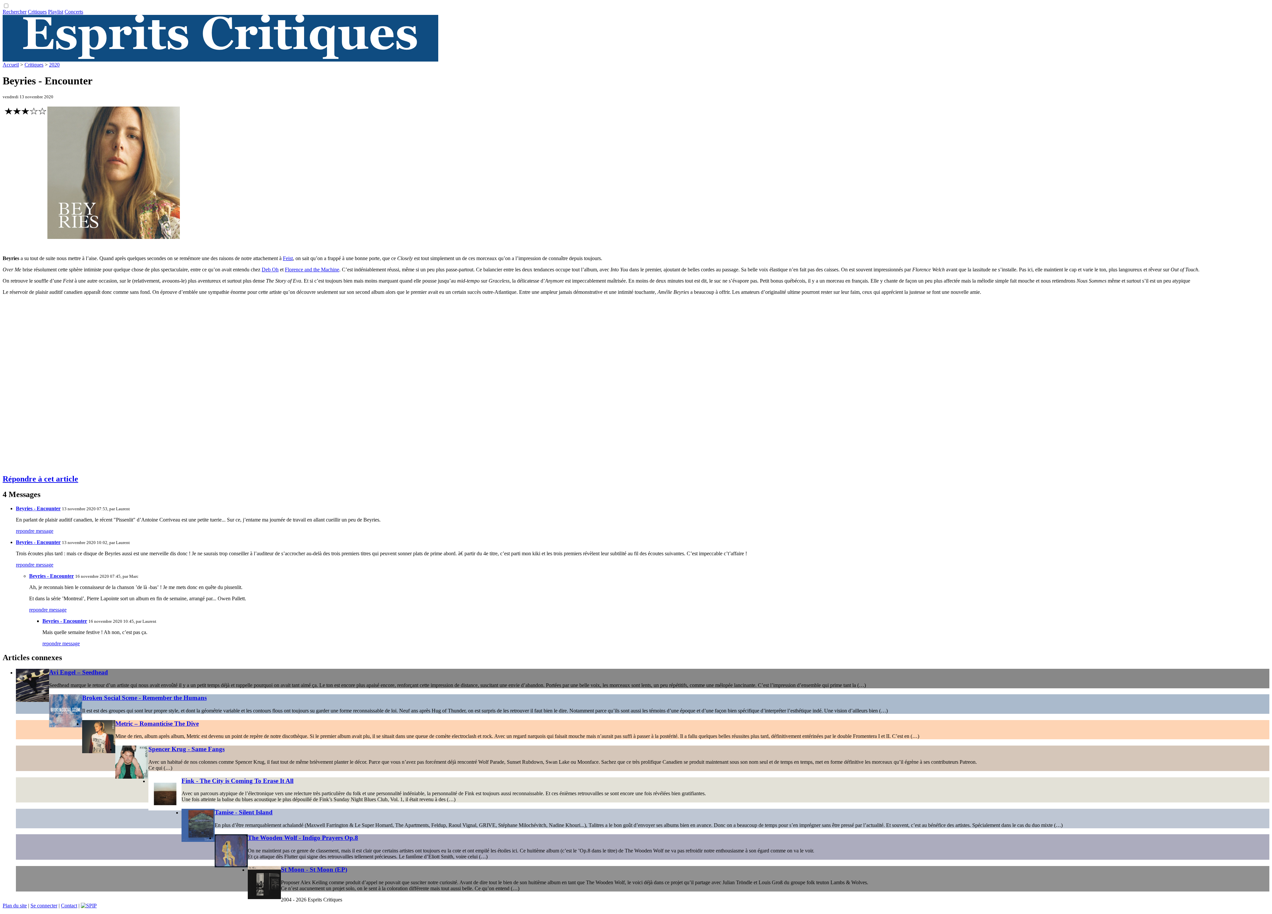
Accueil (11, 65)
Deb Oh (270, 269)
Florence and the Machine (312, 269)
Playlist (55, 12)
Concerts (74, 12)
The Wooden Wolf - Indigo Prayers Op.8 (303, 837)
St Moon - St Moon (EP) (314, 869)
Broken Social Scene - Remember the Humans (144, 697)
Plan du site (15, 905)
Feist (288, 258)
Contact (69, 905)
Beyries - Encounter (38, 508)
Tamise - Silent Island (244, 812)
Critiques (37, 12)
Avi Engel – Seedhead (78, 672)
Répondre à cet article (40, 479)
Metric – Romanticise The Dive (157, 723)
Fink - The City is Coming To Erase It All (237, 780)
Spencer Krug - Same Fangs (186, 749)
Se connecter (43, 905)
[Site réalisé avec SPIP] (89, 905)
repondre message (34, 531)
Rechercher (14, 12)
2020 (54, 65)
